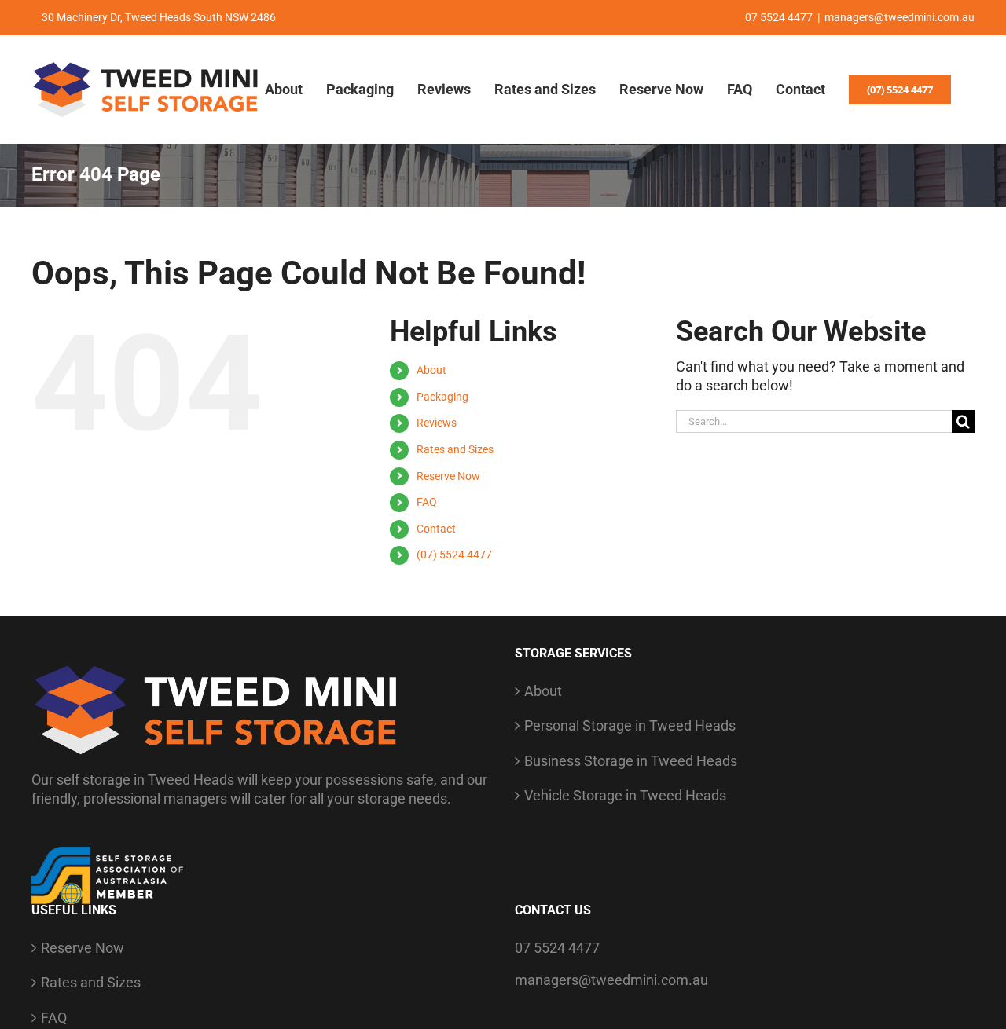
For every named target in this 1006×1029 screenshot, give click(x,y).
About (431, 370)
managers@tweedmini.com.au (899, 17)
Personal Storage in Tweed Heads (630, 725)
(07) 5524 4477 (454, 554)
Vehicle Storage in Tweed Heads (625, 795)
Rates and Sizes (455, 449)
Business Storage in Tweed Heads (630, 761)
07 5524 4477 (557, 947)
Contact (436, 528)
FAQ (427, 502)
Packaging (442, 396)
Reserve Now (448, 476)
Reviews (437, 422)
